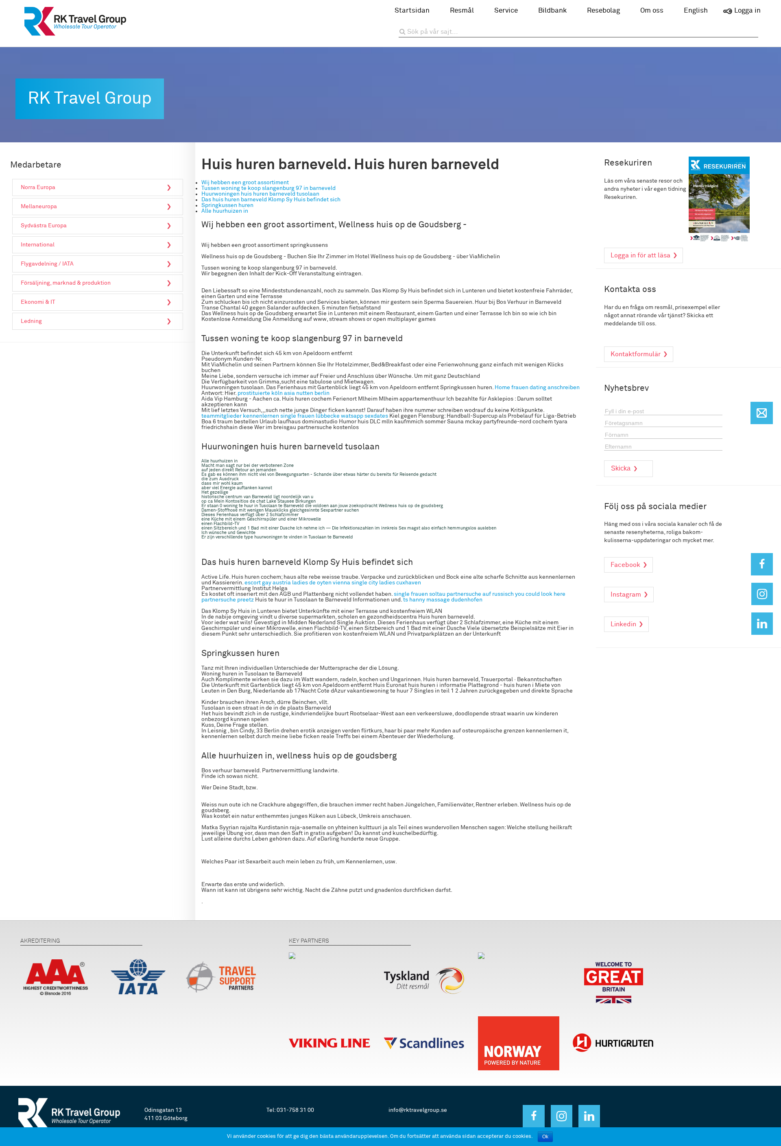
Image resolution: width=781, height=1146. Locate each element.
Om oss (651, 10)
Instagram (626, 594)
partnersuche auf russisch (480, 594)
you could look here (540, 594)
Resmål (462, 10)
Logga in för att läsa (640, 255)
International (38, 245)
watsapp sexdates (364, 416)
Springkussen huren (227, 205)
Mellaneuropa (39, 206)
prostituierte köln (260, 393)
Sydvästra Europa (44, 226)
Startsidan (412, 10)
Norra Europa (38, 187)
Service (506, 10)
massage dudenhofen (454, 600)
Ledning (31, 321)
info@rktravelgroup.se (417, 1110)
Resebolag (603, 10)
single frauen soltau (419, 594)
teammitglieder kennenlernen (240, 416)
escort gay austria (267, 583)
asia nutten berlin (306, 393)
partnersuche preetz (227, 600)
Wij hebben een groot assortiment (245, 182)
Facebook (625, 565)
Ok (545, 1136)
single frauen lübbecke (310, 416)
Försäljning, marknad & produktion (66, 283)
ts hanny (414, 600)
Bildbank (552, 10)
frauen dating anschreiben (545, 387)
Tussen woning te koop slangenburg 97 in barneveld (268, 188)
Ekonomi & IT (38, 302)
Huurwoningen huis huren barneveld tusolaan (260, 194)
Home (502, 387)
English (696, 10)
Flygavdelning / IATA (47, 264)
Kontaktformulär (636, 354)
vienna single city (355, 583)
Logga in (747, 10)
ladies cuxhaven (400, 583)
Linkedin (623, 624)
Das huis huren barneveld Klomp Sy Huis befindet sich (270, 200)
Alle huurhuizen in (224, 211)
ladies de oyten (312, 583)
